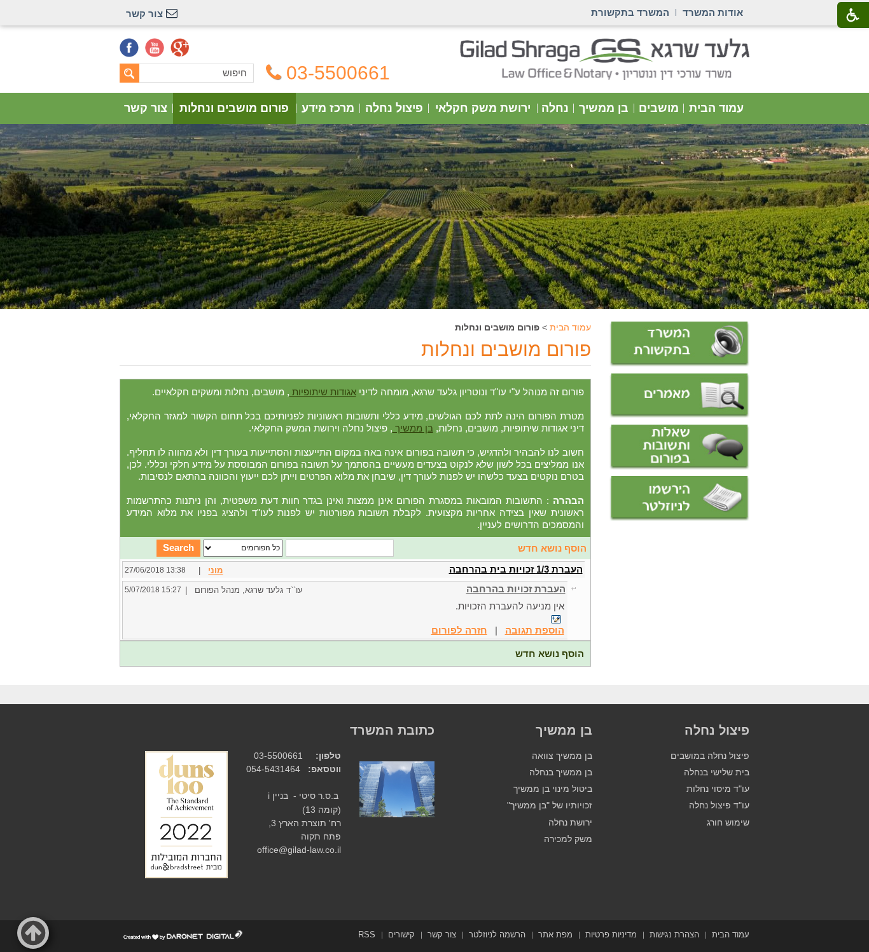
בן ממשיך (604, 108)
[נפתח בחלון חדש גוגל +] (180, 47)
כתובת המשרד (392, 730)
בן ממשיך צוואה (562, 756)
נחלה (555, 108)
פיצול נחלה (394, 108)
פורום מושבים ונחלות (234, 108)
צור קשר (145, 108)
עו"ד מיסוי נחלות (717, 789)
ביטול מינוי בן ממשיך (552, 789)
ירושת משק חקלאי (483, 108)
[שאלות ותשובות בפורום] (679, 447)
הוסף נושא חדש (552, 548)
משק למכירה (568, 839)
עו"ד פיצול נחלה (719, 805)
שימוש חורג (728, 822)
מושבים (659, 108)
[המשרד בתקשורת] (679, 344)
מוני (215, 570)
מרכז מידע (328, 108)
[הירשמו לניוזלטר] (679, 498)
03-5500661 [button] (338, 73)
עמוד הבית (716, 108)
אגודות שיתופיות (322, 391)
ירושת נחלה (570, 822)
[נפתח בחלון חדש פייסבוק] (129, 47)
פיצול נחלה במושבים (710, 756)
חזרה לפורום (459, 630)
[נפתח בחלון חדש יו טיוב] (154, 47)
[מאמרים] (679, 396)
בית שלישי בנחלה (716, 772)
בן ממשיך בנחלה (560, 772)
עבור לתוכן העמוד (435, 44)
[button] (33, 933)
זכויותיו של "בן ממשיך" (549, 805)
